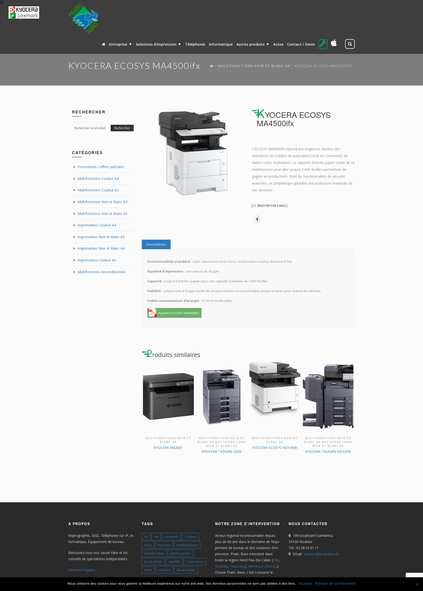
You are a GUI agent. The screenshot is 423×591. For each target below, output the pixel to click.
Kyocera (164, 545)
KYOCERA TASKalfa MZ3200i (328, 451)
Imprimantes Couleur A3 (97, 260)
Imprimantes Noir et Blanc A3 (101, 236)
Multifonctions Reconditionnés (102, 272)
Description (156, 244)
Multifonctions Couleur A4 (98, 178)
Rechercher (122, 128)
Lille (276, 560)
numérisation (154, 553)
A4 (156, 536)
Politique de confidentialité (335, 583)
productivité (153, 561)
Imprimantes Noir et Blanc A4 (101, 248)
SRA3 (148, 570)
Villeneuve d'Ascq (261, 566)
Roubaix (221, 566)
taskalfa (164, 570)
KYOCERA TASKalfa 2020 (221, 451)
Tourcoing (238, 566)
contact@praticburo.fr (321, 554)
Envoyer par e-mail (271, 206)
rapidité (174, 561)
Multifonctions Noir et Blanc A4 (254, 66)
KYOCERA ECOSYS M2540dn (274, 447)
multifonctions (187, 545)
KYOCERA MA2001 (168, 447)
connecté (171, 536)
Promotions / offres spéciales (101, 166)
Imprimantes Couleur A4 (97, 225)
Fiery (148, 545)
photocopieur (181, 553)
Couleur (190, 536)
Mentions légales (81, 569)
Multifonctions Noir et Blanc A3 (102, 213)
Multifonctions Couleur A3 (98, 190)
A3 (146, 536)
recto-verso (194, 561)
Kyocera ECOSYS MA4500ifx (178, 313)
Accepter (305, 583)
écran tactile (186, 570)
